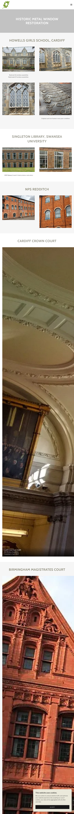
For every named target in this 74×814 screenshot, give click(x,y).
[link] (6, 5)
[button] (71, 5)
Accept (52, 807)
